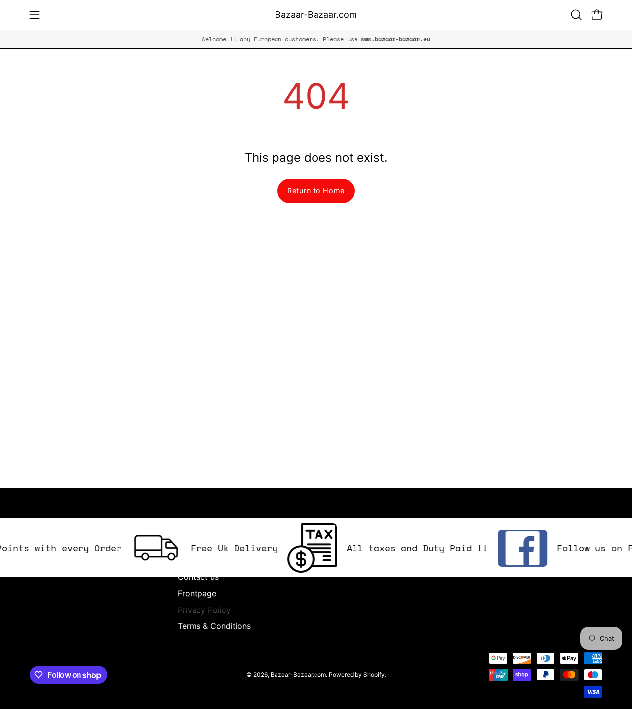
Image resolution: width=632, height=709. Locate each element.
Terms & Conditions (214, 626)
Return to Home (316, 190)
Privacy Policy (204, 610)
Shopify (374, 674)
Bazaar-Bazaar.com (316, 14)
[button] (576, 14)
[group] (316, 39)
